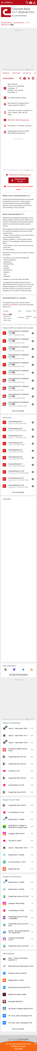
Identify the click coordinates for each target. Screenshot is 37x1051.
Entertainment (8, 78)
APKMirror (8, 2)
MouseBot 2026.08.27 (15, 1001)
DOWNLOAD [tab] (6, 73)
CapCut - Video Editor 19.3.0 (17, 848)
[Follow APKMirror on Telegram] (23, 670)
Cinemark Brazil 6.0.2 (15, 457)
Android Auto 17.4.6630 (16, 855)
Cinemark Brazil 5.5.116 (16, 485)
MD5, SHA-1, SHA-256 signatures (18, 120)
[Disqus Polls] (19, 527)
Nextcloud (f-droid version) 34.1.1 (19, 987)
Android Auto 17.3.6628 (16, 819)
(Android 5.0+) (6, 25)
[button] (20, 78)
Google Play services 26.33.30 (18, 896)
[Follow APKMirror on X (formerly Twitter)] (5, 670)
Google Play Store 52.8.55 (17, 778)
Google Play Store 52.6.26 (17, 764)
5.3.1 (27, 22)
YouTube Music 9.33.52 (16, 785)
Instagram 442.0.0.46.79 (16, 834)
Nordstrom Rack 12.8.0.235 (17, 973)
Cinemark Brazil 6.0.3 (15, 450)
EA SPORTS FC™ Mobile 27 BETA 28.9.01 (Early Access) (17, 826)
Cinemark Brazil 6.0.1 (15, 464)
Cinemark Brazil (19, 22)
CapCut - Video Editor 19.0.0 (17, 743)
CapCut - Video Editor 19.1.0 (17, 735)
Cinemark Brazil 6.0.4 (15, 443)
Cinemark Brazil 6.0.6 (15, 429)
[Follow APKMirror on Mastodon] (14, 670)
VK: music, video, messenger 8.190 (20, 1023)
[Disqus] (18, 581)
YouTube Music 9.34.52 (16, 910)
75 (16, 88)
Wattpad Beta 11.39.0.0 (16, 980)
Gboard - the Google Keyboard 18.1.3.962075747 (18, 932)
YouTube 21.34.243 (14, 841)
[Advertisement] (18, 49)
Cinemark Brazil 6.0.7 (15, 421)
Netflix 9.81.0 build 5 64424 (17, 994)
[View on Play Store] (24, 78)
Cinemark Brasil (20, 16)
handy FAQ (13, 305)
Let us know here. (23, 1039)
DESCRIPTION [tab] (27, 73)
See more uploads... (18, 411)
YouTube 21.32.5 (14, 771)
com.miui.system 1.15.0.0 (16, 862)
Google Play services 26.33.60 (18, 946)
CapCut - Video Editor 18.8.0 (17, 728)
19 (17, 125)
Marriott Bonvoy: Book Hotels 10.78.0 (20, 966)
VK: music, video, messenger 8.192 (20, 1016)
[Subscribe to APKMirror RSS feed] (31, 670)
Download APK (20, 180)
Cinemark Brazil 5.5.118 (16, 471)
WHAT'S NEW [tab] (16, 73)
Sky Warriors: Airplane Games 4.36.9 (20, 1009)
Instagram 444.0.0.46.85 (16, 903)
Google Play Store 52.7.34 (17, 757)
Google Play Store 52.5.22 (17, 792)
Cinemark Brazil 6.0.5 (15, 436)
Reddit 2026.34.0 (13, 869)
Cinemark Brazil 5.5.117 (16, 478)
